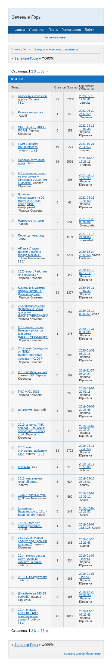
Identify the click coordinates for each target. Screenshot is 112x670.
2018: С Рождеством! (32, 577)
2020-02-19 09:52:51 (86, 312)
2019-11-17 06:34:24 (86, 372)
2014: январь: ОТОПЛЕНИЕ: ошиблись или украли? (28, 614)
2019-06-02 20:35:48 (86, 408)
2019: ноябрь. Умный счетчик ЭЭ (32, 373)
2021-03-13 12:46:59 (86, 199)
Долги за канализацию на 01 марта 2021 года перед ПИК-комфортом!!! (31, 201)
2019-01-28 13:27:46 (86, 541)
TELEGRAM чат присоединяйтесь (30, 524)
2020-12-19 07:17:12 (86, 271)
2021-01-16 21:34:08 (86, 235)
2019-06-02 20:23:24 (86, 428)
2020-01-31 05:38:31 (86, 330)
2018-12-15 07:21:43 (86, 613)
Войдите (39, 49)
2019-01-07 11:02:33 (86, 575)
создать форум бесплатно (82, 653)
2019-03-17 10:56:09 (86, 465)
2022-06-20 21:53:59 (86, 112)
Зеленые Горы (26, 58)
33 (43, 71)
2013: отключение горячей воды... (30, 480)
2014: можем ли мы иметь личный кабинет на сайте (31, 559)
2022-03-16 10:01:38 (86, 127)
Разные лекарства (30, 112)
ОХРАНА (24, 467)
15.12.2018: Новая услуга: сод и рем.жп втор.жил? (32, 541)
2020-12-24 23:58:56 (86, 253)
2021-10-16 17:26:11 (86, 160)
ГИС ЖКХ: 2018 (28, 391)
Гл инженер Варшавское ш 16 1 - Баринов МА (32, 511)
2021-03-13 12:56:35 (86, 176)
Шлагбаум (25, 409)
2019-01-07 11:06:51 (86, 557)
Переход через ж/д (31, 235)
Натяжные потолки (31, 220)
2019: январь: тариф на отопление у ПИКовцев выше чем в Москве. (32, 178)
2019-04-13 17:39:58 (86, 447)
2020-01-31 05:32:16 (86, 352)
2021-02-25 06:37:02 (86, 220)
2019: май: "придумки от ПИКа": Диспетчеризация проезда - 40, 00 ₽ (33, 353)
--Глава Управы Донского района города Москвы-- (29, 252)
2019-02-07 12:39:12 (86, 495)
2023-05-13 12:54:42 (86, 97)
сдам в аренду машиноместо (28, 145)
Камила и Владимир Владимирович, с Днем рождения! (31, 291)
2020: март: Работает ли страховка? (32, 273)
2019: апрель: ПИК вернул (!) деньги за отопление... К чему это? (31, 429)
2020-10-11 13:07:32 (86, 289)
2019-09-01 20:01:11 (86, 390)
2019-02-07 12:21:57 (86, 510)
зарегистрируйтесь (65, 49)
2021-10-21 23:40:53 (86, 145)
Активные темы (55, 37)
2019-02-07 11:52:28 (86, 526)
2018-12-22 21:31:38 (86, 593)
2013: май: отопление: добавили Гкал (32, 450)
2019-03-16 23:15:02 (86, 480)
